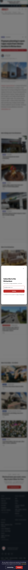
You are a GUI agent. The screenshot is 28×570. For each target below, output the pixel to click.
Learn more (23, 563)
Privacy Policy (22, 294)
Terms (18, 294)
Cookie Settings (10, 567)
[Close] (23, 268)
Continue (14, 291)
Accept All (19, 567)
